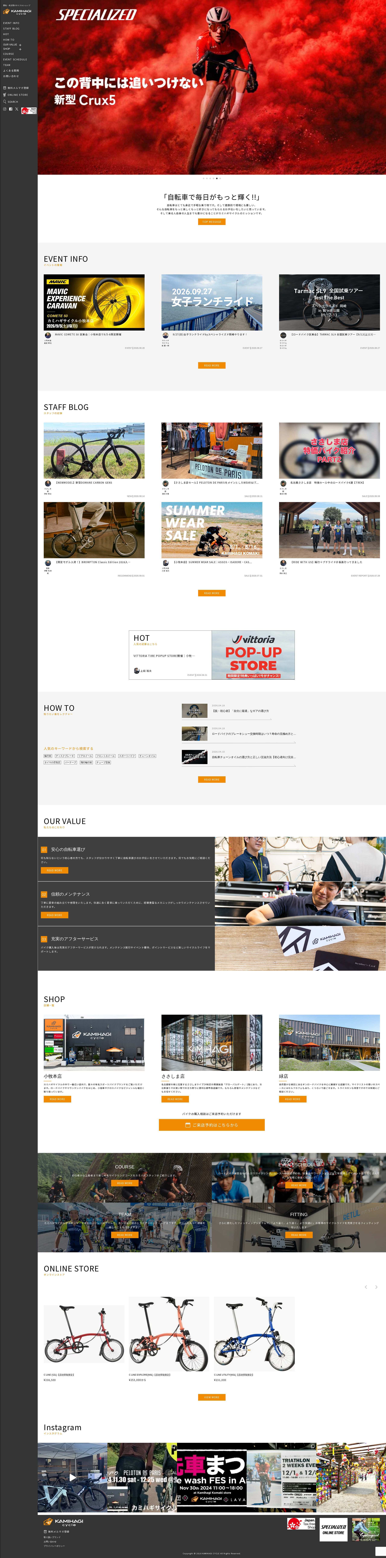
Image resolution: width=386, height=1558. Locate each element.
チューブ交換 (103, 762)
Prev (41, 87)
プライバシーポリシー (54, 1546)
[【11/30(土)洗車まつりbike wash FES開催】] (212, 1477)
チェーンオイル (147, 756)
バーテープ (70, 762)
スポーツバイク (127, 756)
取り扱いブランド (52, 1537)
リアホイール (85, 756)
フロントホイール (105, 756)
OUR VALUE (10, 44)
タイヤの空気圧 (52, 762)
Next (382, 87)
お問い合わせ (50, 1541)
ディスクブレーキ (65, 756)
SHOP (6, 49)
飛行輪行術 (86, 762)
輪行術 (47, 756)
